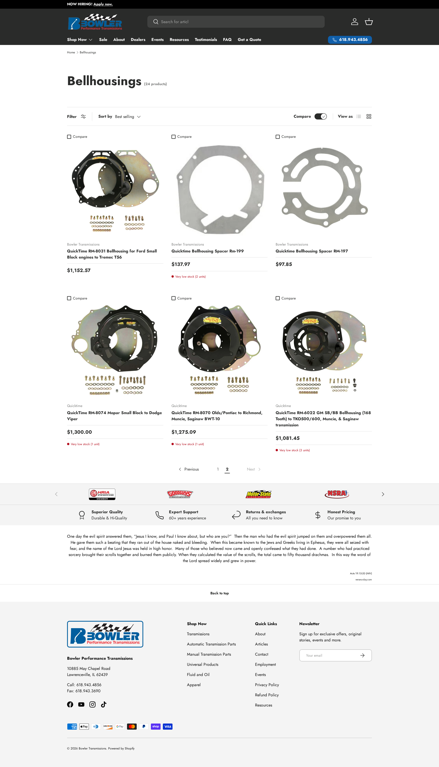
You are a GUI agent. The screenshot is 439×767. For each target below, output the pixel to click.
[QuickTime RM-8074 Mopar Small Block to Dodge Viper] (115, 351)
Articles (261, 644)
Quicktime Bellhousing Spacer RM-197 (312, 251)
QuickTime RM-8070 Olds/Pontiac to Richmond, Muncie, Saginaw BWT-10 (216, 416)
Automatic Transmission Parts (211, 644)
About (119, 39)
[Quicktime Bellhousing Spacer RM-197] (324, 189)
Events (157, 39)
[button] (368, 21)
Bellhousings (88, 52)
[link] (254, 469)
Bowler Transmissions (92, 748)
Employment (265, 664)
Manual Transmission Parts (209, 654)
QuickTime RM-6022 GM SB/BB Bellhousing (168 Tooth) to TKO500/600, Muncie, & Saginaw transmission (323, 419)
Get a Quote (249, 39)
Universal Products (202, 664)
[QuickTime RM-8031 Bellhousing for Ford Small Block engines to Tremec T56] (115, 189)
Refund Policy (267, 695)
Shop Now (77, 39)
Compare (302, 116)
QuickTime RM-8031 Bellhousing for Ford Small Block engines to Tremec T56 (112, 254)
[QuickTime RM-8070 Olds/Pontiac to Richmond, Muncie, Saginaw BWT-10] (219, 351)
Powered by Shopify (121, 748)
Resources (179, 39)
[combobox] (236, 22)
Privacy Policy (267, 685)
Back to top (219, 593)
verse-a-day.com (363, 579)
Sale (103, 39)
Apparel (194, 685)
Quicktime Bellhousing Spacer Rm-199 (207, 251)
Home (71, 52)
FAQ (227, 39)
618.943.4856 (88, 684)
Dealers (138, 39)
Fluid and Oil (198, 675)
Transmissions (198, 634)
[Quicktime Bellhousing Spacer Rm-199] (219, 189)
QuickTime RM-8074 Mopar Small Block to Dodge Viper (114, 416)
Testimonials (206, 39)
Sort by (105, 116)
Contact (261, 654)
